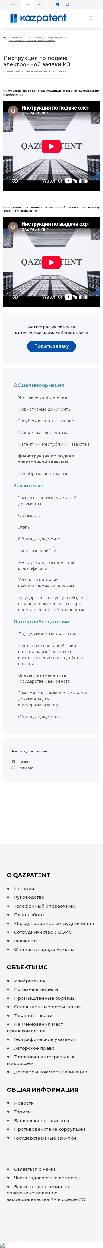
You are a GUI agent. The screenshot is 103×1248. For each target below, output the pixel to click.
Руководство (29, 897)
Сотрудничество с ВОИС (43, 932)
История (24, 888)
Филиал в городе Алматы (44, 949)
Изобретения (35, 37)
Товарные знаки (33, 1015)
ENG (40, 4)
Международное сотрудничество (54, 923)
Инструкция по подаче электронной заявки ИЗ (32, 40)
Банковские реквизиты (41, 1120)
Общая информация (56, 37)
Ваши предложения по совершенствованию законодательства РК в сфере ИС (46, 1193)
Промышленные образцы (45, 998)
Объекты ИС (17, 37)
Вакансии (25, 941)
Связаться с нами (34, 1169)
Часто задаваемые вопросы (47, 1177)
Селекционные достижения (47, 1006)
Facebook (24, 761)
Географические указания (45, 1039)
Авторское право (34, 1048)
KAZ (14, 4)
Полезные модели (36, 989)
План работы (29, 914)
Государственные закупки (45, 1138)
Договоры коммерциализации (51, 1072)
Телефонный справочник (44, 906)
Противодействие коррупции (49, 1129)
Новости (24, 1103)
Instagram (25, 767)
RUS (27, 4)
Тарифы (23, 1111)
